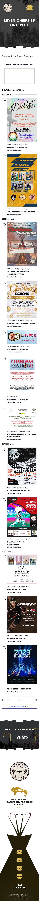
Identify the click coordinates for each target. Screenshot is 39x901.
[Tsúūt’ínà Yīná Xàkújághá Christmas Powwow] (22, 244)
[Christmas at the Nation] (22, 337)
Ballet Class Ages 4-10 (17, 147)
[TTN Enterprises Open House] (22, 664)
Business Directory (22, 737)
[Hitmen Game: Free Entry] (22, 614)
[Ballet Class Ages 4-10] (22, 120)
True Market (25, 899)
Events (5, 56)
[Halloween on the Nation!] (22, 466)
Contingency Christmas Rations (21, 323)
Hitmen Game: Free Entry (17, 638)
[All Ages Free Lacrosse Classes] (22, 180)
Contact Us (20, 815)
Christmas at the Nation (17, 349)
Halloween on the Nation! (18, 490)
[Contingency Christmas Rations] (22, 299)
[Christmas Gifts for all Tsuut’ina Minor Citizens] (22, 417)
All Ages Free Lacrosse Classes (21, 212)
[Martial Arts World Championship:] (22, 517)
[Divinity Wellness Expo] (22, 569)
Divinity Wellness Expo (17, 589)
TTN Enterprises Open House (19, 689)
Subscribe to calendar (18, 706)
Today (19, 700)
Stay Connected (19, 886)
